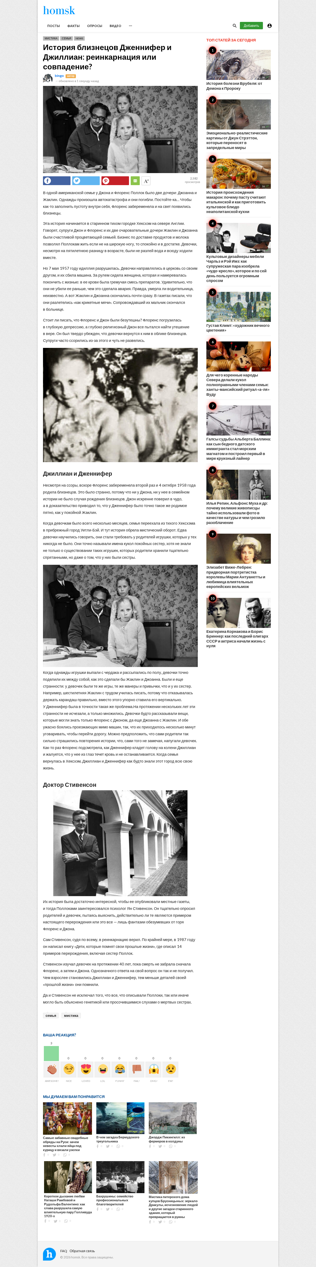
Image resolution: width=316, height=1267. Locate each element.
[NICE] (68, 1069)
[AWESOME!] (51, 1069)
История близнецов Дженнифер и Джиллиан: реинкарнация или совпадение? (107, 56)
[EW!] (170, 1069)
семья (51, 1015)
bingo (59, 75)
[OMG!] (153, 1069)
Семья (66, 38)
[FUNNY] (119, 1069)
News (79, 38)
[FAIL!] (136, 1069)
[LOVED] (85, 1069)
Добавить (251, 25)
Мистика (51, 38)
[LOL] (102, 1069)
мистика (71, 1015)
